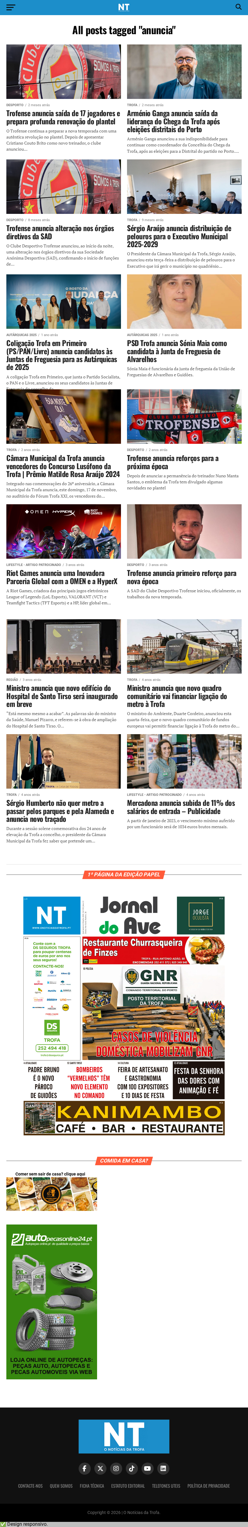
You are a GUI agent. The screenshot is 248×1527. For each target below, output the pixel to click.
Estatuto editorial (128, 1486)
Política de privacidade (209, 1486)
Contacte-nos (30, 1486)
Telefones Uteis (166, 1486)
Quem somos (61, 1486)
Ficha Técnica (92, 1486)
